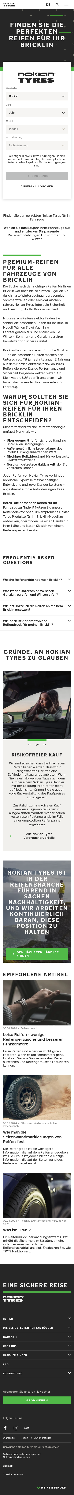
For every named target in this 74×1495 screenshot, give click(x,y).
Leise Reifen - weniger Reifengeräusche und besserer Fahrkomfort (33, 1039)
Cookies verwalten (13, 1474)
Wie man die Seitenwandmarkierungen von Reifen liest (32, 1137)
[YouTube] (26, 1428)
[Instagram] (16, 1428)
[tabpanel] (37, 140)
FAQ (6, 1364)
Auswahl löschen (36, 186)
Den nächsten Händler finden (38, 953)
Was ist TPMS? (17, 1229)
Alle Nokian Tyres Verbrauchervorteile (39, 836)
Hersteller (11, 88)
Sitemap (8, 1465)
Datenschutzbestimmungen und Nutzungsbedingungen (22, 1455)
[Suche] (57, 4)
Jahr (8, 104)
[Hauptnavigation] (66, 4)
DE (48, 4)
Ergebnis (40, 176)
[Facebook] (5, 1428)
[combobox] (37, 96)
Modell (9, 121)
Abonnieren (37, 1400)
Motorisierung (14, 137)
